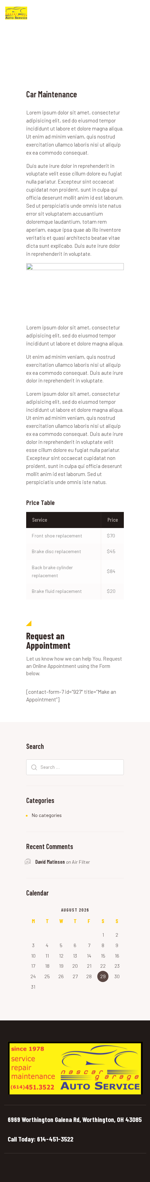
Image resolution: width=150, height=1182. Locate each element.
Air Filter (81, 862)
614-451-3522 (55, 1139)
